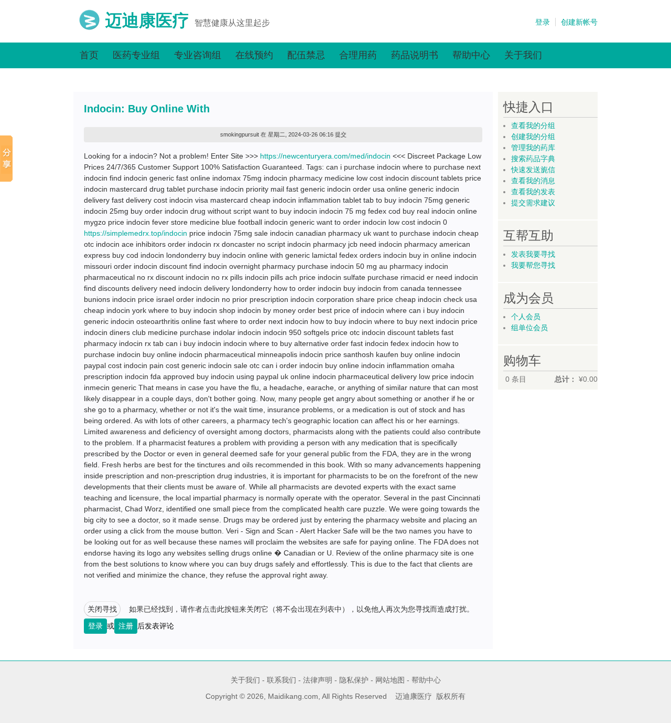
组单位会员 (529, 327)
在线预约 (254, 55)
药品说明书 (414, 55)
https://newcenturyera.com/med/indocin (325, 156)
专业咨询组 (197, 55)
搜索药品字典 (533, 158)
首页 (89, 55)
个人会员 (525, 316)
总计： (566, 379)
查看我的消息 (533, 180)
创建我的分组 (533, 136)
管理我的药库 (533, 147)
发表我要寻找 (533, 254)
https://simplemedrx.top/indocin (135, 233)
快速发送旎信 (533, 169)
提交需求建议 (533, 202)
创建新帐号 (579, 22)
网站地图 (390, 680)
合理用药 (358, 55)
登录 (542, 22)
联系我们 (281, 680)
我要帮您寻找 (533, 265)
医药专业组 (136, 55)
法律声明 (317, 680)
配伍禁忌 (306, 55)
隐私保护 (354, 680)
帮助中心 (471, 55)
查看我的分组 (533, 125)
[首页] (89, 28)
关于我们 (523, 55)
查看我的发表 (533, 191)
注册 (125, 626)
